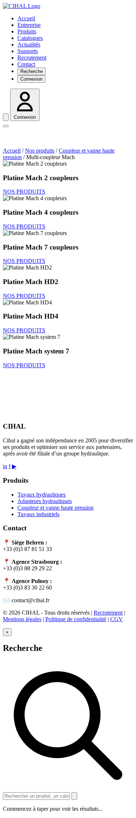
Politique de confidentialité (75, 619)
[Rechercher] (74, 796)
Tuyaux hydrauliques (41, 494)
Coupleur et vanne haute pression (55, 508)
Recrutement (31, 57)
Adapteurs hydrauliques (44, 501)
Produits (26, 31)
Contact (26, 64)
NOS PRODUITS (24, 192)
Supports (27, 51)
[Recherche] (6, 117)
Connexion (31, 79)
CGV (116, 619)
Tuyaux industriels (38, 514)
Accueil (26, 18)
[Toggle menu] (6, 126)
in (5, 466)
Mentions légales (22, 619)
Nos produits (39, 150)
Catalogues (30, 38)
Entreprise (29, 25)
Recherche (31, 71)
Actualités (28, 44)
